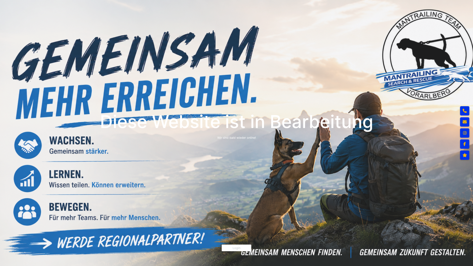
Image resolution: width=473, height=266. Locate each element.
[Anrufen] (464, 110)
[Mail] (464, 122)
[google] (464, 155)
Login (236, 248)
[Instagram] (464, 133)
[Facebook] (464, 144)
